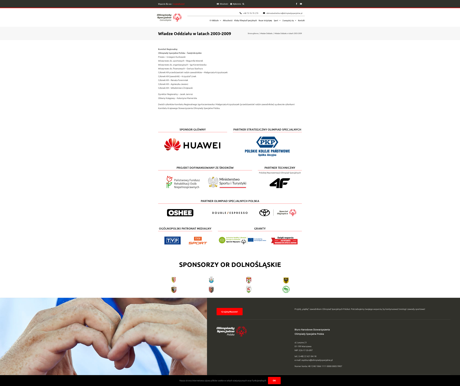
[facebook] (297, 4)
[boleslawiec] (211, 286)
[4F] (279, 177)
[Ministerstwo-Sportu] (227, 177)
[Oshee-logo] (180, 210)
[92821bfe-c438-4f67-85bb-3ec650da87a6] (286, 286)
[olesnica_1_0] (174, 286)
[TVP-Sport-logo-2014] (198, 237)
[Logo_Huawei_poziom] (192, 136)
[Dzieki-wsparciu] (284, 237)
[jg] (248, 286)
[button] (243, 4)
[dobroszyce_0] (248, 277)
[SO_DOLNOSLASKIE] (169, 12)
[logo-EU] (242, 237)
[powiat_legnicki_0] (174, 277)
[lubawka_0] (211, 277)
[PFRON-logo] (183, 176)
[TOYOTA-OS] (277, 210)
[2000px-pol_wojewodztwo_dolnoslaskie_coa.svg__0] (286, 277)
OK (274, 380)
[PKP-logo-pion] (267, 136)
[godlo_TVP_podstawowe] (172, 237)
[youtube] (301, 4)
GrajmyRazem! (179, 4)
